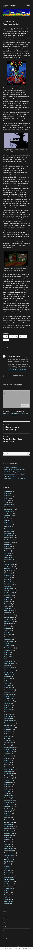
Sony (4, 922)
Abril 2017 (7, 738)
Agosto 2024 (8, 544)
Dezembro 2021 (9, 615)
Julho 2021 (7, 626)
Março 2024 (8, 555)
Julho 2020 (7, 652)
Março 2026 (8, 502)
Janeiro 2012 (8, 877)
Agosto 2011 (8, 888)
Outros (5, 938)
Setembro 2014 (9, 806)
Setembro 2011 (8, 886)
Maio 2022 (7, 604)
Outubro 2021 (8, 619)
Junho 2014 (7, 813)
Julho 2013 (7, 837)
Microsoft (5, 926)
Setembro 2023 (9, 568)
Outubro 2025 (8, 513)
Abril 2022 (7, 606)
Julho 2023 (7, 573)
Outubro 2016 (8, 751)
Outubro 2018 (8, 698)
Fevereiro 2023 (9, 584)
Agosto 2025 (8, 518)
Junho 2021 (7, 628)
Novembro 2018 (9, 696)
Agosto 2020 (8, 650)
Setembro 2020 (9, 648)
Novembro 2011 (9, 881)
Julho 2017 (7, 731)
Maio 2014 (7, 815)
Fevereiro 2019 (9, 690)
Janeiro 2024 (8, 560)
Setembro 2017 (9, 727)
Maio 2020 (7, 657)
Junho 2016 (7, 760)
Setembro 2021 (9, 621)
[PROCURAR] (28, 454)
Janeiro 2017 (8, 745)
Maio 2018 (7, 709)
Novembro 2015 (9, 776)
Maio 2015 (7, 789)
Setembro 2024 (9, 542)
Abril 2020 (7, 659)
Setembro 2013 (9, 833)
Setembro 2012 (9, 859)
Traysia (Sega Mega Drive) (12, 467)
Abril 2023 (7, 579)
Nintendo (6, 919)
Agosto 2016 (8, 756)
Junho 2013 (7, 839)
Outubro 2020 (8, 646)
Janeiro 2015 (8, 798)
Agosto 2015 (8, 782)
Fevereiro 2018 (8, 716)
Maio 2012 (7, 868)
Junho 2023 (7, 575)
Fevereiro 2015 (8, 795)
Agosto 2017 (8, 729)
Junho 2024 (8, 549)
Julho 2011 (7, 890)
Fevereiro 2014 (8, 822)
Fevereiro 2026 (9, 504)
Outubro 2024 (8, 540)
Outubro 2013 (8, 831)
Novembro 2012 (9, 855)
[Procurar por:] (15, 454)
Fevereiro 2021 (8, 637)
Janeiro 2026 (8, 507)
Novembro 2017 (9, 723)
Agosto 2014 (8, 809)
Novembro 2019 (9, 670)
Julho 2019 (7, 679)
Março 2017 (7, 740)
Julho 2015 (7, 784)
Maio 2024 (7, 551)
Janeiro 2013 (8, 851)
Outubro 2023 (8, 566)
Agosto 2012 (8, 862)
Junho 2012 (7, 866)
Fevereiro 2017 (8, 742)
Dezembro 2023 (9, 562)
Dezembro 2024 (9, 535)
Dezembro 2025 (9, 509)
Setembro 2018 (9, 701)
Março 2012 (7, 873)
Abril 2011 (7, 897)
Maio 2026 (7, 498)
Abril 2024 (7, 553)
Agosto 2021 (8, 623)
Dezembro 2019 (9, 668)
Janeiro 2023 (8, 586)
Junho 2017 (7, 734)
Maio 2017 (7, 736)
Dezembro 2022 (9, 588)
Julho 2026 (7, 493)
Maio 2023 (7, 577)
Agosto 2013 (8, 835)
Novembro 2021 (9, 617)
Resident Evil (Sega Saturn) (13, 472)
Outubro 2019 (8, 672)
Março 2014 (7, 820)
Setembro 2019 (9, 674)
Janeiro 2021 (8, 639)
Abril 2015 (7, 791)
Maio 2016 (7, 762)
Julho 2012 (7, 864)
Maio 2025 (7, 524)
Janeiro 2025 (8, 533)
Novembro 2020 (9, 643)
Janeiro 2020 (8, 665)
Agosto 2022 (8, 597)
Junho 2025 (8, 522)
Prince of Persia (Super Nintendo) (14, 469)
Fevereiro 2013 (8, 848)
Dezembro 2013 (9, 826)
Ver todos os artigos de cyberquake (17, 369)
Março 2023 (8, 582)
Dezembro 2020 (9, 641)
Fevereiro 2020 (9, 663)
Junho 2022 (8, 601)
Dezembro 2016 (9, 747)
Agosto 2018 (8, 703)
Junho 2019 (7, 681)
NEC (4, 930)
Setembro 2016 (9, 754)
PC (20, 375)
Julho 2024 (7, 546)
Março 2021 (7, 634)
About (5, 942)
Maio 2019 (7, 683)
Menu (28, 5)
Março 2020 (8, 661)
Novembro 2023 (9, 564)
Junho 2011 (7, 892)
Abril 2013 (7, 844)
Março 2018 (7, 714)
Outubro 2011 (8, 884)
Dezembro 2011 (9, 879)
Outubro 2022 (8, 593)
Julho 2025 (7, 520)
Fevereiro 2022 (9, 610)
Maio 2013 (7, 842)
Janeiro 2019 (8, 692)
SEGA (4, 915)
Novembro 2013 (9, 828)
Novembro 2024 (9, 537)
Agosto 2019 (8, 676)
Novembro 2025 (9, 511)
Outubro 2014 (8, 804)
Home (5, 911)
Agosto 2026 (8, 491)
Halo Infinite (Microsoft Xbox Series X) (16, 478)
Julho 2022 (7, 599)
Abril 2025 (7, 526)
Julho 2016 (7, 758)
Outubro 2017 (8, 725)
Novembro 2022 (9, 590)
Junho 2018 (7, 707)
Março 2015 (7, 793)
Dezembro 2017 (9, 720)
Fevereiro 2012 (8, 875)
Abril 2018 (7, 712)
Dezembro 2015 (9, 773)
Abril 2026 (7, 500)
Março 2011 (7, 899)
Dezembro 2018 (9, 694)
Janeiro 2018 (8, 718)
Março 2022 (8, 608)
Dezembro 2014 (9, 800)
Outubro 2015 (8, 778)
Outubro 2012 (8, 857)
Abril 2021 (7, 632)
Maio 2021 (7, 630)
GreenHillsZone (10, 6)
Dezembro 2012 (9, 853)
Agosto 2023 (8, 571)
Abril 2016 (7, 765)
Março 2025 (8, 529)
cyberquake (8, 375)
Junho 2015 (7, 787)
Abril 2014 (7, 817)
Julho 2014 (7, 811)
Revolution (25, 375)
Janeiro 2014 (8, 824)
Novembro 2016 (9, 749)
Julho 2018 (7, 705)
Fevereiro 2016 (9, 769)
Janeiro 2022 (8, 612)
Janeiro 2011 (8, 903)
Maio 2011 (7, 895)
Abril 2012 (7, 870)
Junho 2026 (8, 496)
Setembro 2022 (9, 595)
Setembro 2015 (9, 780)
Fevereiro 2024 (9, 557)
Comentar (24, 405)
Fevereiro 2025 (9, 531)
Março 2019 (8, 687)
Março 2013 (7, 846)
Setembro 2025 (9, 515)
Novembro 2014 (9, 802)
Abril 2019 (7, 685)
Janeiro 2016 (8, 771)
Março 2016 (8, 767)
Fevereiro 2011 (8, 901)
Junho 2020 (8, 654)
